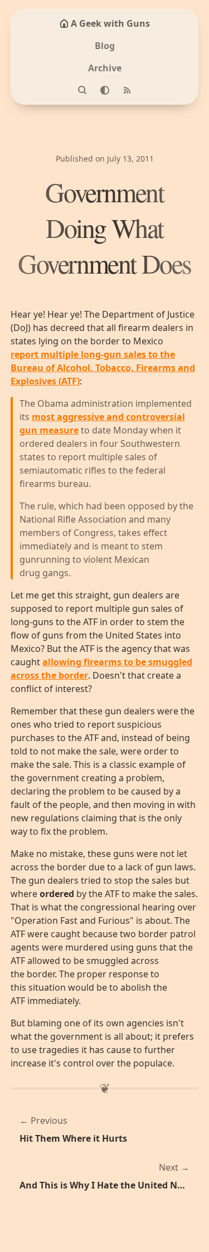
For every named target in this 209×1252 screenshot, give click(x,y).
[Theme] (105, 90)
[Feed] (127, 90)
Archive (104, 68)
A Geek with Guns (110, 23)
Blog (105, 46)
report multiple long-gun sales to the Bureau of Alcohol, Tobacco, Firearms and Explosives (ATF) (103, 367)
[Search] (82, 90)
